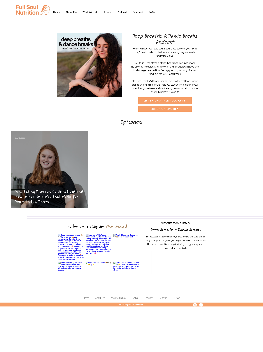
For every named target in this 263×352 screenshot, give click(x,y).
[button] (90, 12)
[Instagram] (195, 304)
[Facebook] (201, 304)
